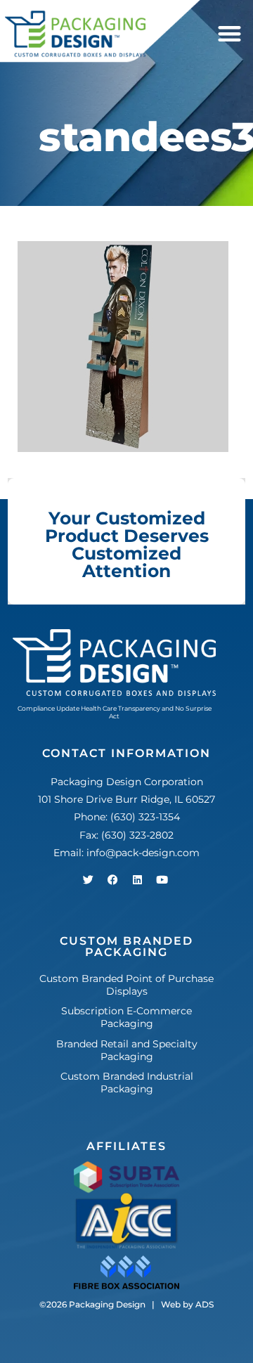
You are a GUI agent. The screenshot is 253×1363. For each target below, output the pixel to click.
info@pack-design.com (143, 852)
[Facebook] (112, 879)
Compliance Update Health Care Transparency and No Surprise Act (115, 712)
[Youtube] (161, 879)
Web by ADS (187, 1304)
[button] (229, 34)
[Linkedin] (137, 879)
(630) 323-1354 (145, 816)
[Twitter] (87, 879)
